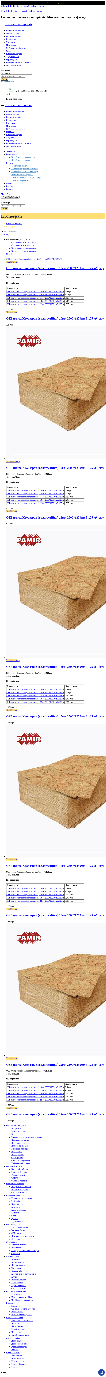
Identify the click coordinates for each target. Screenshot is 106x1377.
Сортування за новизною (22, 245)
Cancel (9, 254)
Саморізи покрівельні (20, 1160)
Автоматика (16, 1355)
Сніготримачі (17, 1157)
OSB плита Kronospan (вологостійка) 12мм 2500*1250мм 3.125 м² (35, 295)
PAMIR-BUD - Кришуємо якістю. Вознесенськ (21, 11)
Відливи (15, 1323)
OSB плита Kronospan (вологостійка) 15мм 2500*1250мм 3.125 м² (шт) (55, 666)
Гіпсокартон (16, 1294)
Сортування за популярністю (24, 242)
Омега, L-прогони (19, 1181)
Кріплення (10, 51)
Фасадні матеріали (13, 33)
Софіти (14, 1178)
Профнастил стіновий (21, 1187)
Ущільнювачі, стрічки (20, 1163)
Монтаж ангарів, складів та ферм (26, 177)
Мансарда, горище (19, 1149)
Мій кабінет (6, 194)
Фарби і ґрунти (18, 1288)
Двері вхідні (16, 1341)
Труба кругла (17, 1283)
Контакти (9, 189)
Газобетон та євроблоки (21, 1198)
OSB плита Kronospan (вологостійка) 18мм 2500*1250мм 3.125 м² (35, 301)
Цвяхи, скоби (17, 1312)
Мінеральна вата (18, 1245)
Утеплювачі (10, 42)
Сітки (13, 1216)
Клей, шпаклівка (18, 1210)
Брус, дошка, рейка (19, 1227)
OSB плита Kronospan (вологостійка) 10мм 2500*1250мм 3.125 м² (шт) (55, 268)
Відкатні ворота (18, 1358)
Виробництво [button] (11, 154)
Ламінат (14, 1349)
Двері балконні (18, 1326)
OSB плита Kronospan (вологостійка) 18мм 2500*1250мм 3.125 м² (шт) (55, 865)
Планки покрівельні (20, 1146)
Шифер (14, 1134)
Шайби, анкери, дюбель (21, 1315)
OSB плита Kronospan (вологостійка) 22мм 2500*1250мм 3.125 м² (35, 304)
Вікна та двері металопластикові (18, 63)
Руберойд (15, 1201)
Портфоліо (10, 186)
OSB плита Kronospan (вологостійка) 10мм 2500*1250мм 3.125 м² (35, 291)
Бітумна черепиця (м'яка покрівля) (26, 1137)
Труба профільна (18, 1285)
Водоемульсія (17, 1204)
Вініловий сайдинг (19, 1169)
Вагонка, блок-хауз (19, 1230)
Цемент (14, 1219)
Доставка (9, 183)
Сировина (15, 1239)
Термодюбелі (17, 1221)
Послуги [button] (9, 163)
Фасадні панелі (18, 1175)
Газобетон (10, 151)
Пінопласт (16, 1248)
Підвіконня (16, 1332)
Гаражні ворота (18, 1361)
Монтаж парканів (19, 180)
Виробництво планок (20, 160)
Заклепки (15, 1306)
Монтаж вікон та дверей (22, 174)
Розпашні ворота (18, 1364)
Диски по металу (18, 1262)
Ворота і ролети (12, 60)
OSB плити (16, 1233)
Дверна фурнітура (19, 1347)
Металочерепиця (18, 1131)
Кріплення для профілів (21, 1297)
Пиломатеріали (12, 39)
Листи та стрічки (18, 1280)
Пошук (4, 79)
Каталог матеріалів (18, 24)
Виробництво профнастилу (23, 157)
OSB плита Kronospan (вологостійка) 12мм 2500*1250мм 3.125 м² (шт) (55, 468)
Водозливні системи (20, 1140)
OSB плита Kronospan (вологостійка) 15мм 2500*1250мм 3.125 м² (35, 298)
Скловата (15, 1253)
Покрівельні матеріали (15, 30)
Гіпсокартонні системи (17, 48)
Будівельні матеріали (14, 36)
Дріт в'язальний (18, 1265)
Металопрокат (11, 45)
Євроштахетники (19, 1192)
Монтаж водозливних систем (24, 169)
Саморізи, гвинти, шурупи (23, 1309)
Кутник (14, 1277)
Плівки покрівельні (20, 1143)
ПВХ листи (16, 1152)
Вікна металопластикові (22, 1320)
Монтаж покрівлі (19, 166)
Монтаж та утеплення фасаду (24, 172)
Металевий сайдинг (20, 1172)
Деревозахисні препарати (22, 1236)
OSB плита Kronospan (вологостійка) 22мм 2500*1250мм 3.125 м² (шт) (55, 1064)
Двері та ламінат (12, 57)
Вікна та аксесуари (14, 1317)
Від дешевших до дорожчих (23, 248)
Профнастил (16, 1128)
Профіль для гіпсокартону (22, 1300)
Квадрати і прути (19, 1271)
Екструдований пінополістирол (25, 1250)
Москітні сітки (17, 1329)
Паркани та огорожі (14, 54)
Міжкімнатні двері (13, 65)
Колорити (15, 1213)
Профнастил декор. (19, 1189)
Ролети (14, 1367)
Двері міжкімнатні (19, 1344)
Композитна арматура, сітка (23, 1274)
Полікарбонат (17, 1154)
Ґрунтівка (15, 1207)
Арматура (15, 1259)
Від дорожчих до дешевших (23, 251)
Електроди (16, 1268)
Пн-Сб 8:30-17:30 (22, 91)
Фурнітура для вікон (20, 1335)
